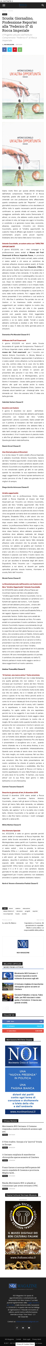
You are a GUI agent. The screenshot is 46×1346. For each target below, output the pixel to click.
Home (4, 11)
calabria (17, 908)
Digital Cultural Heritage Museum (21, 1195)
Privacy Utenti (36, 1339)
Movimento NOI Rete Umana (19, 1040)
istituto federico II (8, 911)
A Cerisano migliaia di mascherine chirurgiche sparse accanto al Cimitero (29, 986)
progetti (27, 911)
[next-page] (7, 1008)
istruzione (19, 911)
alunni (11, 908)
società (24, 914)
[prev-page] (3, 1008)
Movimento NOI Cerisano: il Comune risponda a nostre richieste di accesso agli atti (26, 976)
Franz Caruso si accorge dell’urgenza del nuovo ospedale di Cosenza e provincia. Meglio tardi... (21, 1170)
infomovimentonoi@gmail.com (27, 1321)
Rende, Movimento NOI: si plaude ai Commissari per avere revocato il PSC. (20, 1184)
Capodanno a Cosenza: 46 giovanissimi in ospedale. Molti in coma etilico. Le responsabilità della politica (34, 926)
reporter (35, 911)
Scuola (17, 914)
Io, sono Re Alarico (9, 923)
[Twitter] (9, 49)
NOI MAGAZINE (9, 44)
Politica (5, 978)
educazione (26, 908)
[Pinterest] (15, 49)
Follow (39, 1026)
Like (41, 1021)
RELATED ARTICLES (12, 964)
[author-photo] (23, 949)
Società (10, 11)
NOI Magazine (9, 1339)
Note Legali (26, 1339)
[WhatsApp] (20, 49)
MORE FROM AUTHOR (13, 967)
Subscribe (38, 1031)
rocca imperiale (8, 914)
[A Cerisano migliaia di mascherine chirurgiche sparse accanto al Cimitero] (7, 987)
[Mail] (23, 1328)
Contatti (18, 1339)
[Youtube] (29, 1328)
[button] (3, 5)
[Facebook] (4, 49)
